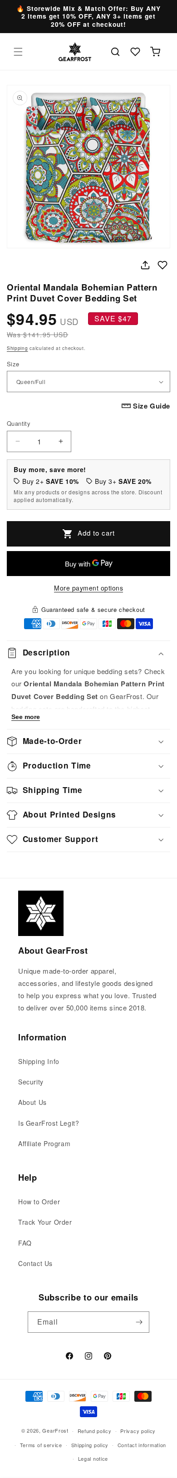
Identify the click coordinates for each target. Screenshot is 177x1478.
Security (31, 1081)
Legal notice (93, 1458)
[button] (18, 52)
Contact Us (35, 1263)
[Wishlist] (135, 52)
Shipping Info (38, 1061)
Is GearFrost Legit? (48, 1123)
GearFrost (55, 1430)
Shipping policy (90, 1444)
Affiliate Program (44, 1143)
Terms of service (41, 1444)
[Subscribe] (139, 1322)
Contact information (142, 1444)
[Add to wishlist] (162, 265)
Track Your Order (45, 1222)
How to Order (39, 1201)
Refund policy (95, 1430)
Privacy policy (138, 1430)
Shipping (17, 348)
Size (13, 364)
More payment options (88, 587)
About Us (32, 1102)
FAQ (25, 1242)
